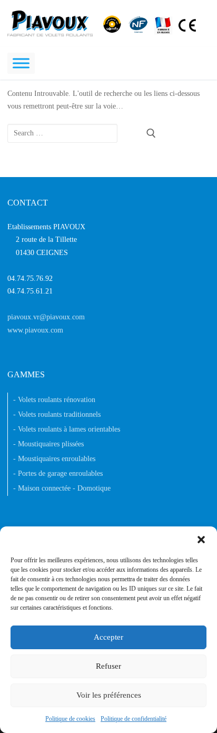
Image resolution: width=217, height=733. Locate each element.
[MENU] (21, 63)
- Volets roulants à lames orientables (66, 429)
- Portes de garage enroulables (58, 473)
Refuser (108, 666)
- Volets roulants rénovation (54, 400)
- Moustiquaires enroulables (54, 459)
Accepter (108, 637)
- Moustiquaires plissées (48, 444)
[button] (201, 539)
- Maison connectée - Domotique (62, 488)
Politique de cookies (70, 718)
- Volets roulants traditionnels (57, 414)
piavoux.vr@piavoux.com (46, 317)
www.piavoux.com (35, 330)
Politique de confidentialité (133, 718)
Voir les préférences (108, 695)
